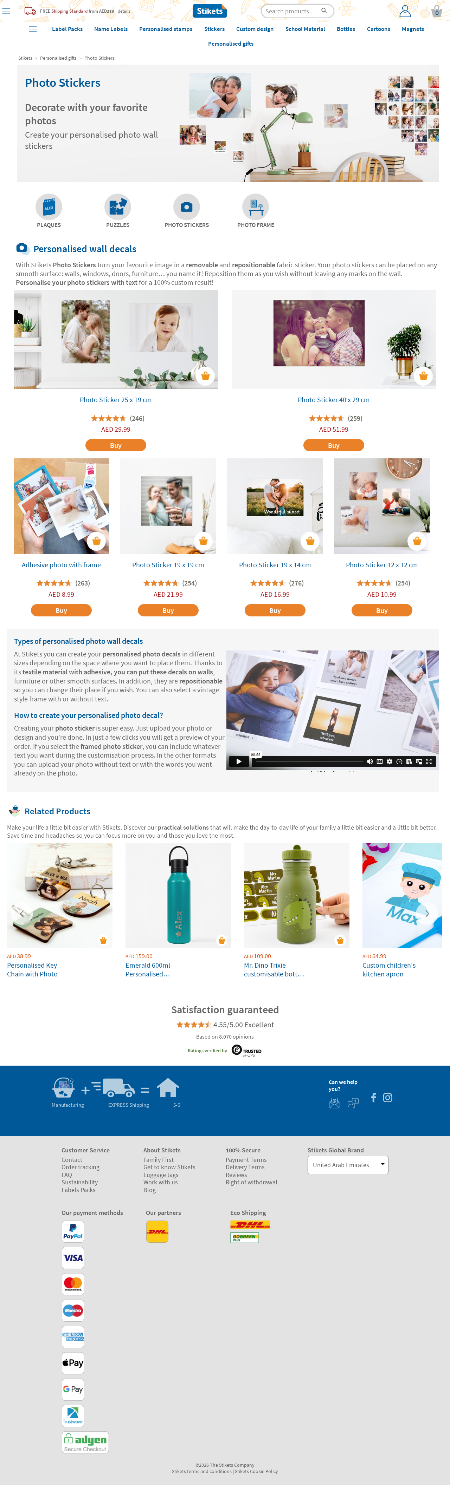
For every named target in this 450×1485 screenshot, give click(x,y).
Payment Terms (246, 1160)
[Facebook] (373, 1098)
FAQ (67, 1175)
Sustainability (80, 1182)
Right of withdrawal (251, 1182)
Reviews (236, 1175)
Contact (72, 1160)
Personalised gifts (58, 58)
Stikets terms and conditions (202, 1471)
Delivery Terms (245, 1167)
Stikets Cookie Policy (256, 1471)
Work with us (160, 1182)
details (124, 11)
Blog (149, 1190)
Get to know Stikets (169, 1167)
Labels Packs (79, 1190)
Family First (158, 1160)
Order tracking (80, 1167)
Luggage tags (161, 1175)
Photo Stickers (99, 58)
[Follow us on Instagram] (387, 1098)
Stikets (25, 58)
